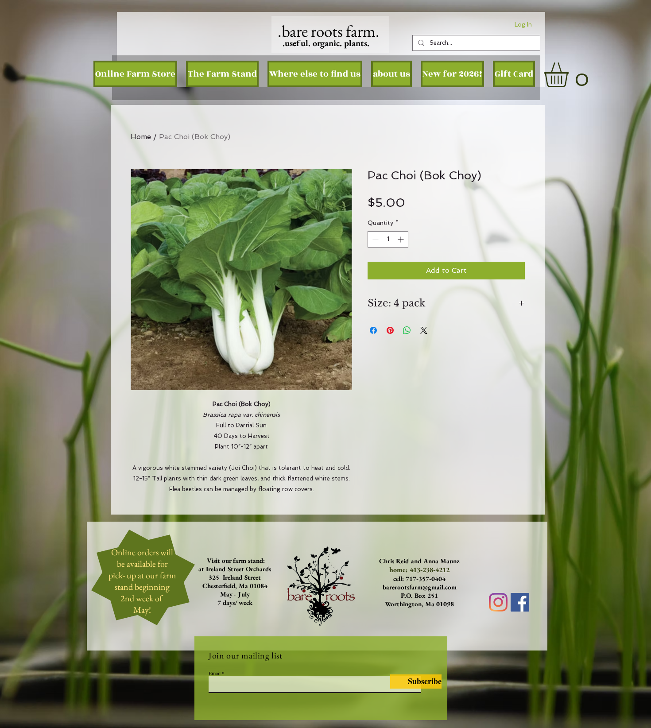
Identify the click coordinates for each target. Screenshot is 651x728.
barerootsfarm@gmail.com (420, 587)
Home (141, 136)
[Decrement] (374, 239)
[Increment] (401, 239)
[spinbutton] (388, 239)
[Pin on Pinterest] (390, 330)
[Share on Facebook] (373, 330)
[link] (570, 74)
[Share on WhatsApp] (407, 330)
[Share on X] (423, 330)
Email (215, 673)
